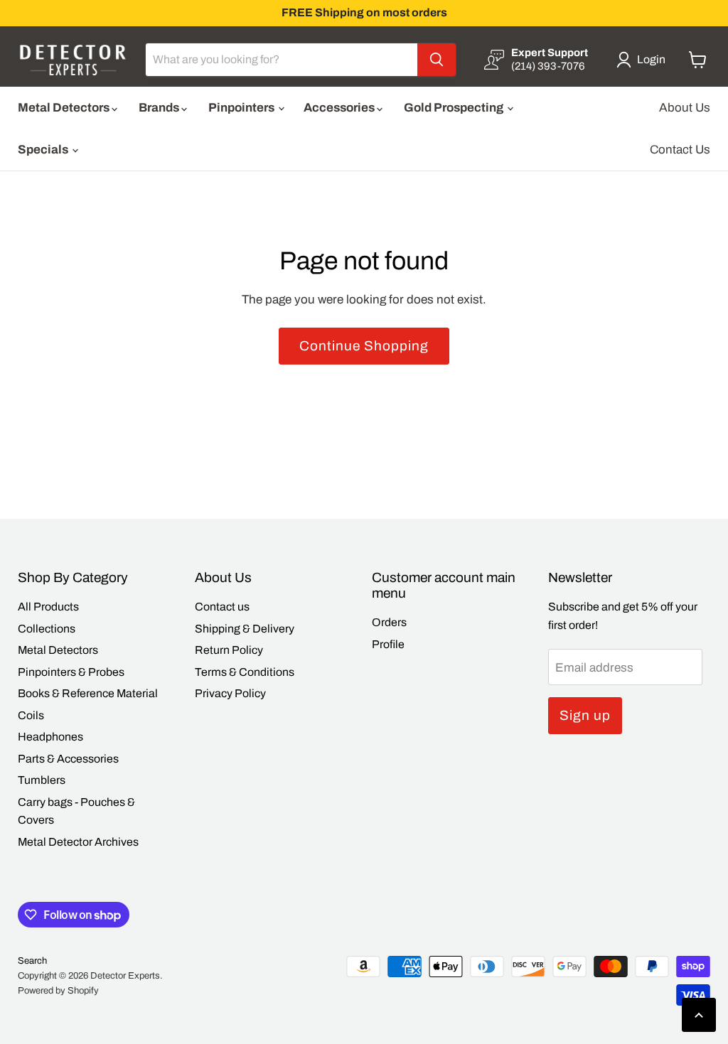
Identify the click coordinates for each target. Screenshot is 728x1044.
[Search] (436, 59)
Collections (46, 629)
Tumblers (41, 780)
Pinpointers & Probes (71, 672)
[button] (643, 59)
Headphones (50, 737)
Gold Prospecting (454, 107)
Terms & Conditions (244, 672)
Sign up (585, 715)
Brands (160, 107)
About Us (684, 107)
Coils (31, 715)
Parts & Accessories (68, 759)
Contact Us (680, 149)
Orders (389, 622)
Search (32, 961)
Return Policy (229, 650)
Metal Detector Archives (78, 842)
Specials (44, 149)
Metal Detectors (65, 107)
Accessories (340, 107)
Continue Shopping (363, 345)
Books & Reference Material (88, 693)
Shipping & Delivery (244, 629)
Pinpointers (242, 107)
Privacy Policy (230, 693)
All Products (48, 607)
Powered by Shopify (58, 991)
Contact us (222, 607)
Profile (388, 644)
